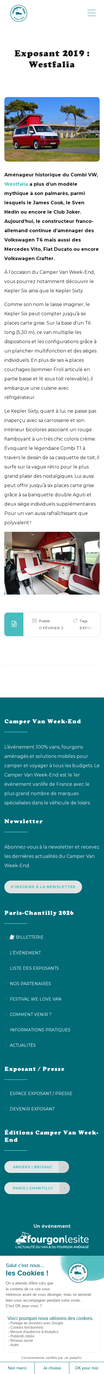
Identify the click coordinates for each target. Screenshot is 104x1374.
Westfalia (16, 184)
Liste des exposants (34, 968)
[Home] (45, 13)
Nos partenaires (30, 983)
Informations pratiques (40, 1029)
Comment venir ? (30, 1014)
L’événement (25, 952)
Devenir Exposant (32, 1108)
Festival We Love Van (36, 998)
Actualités (23, 1045)
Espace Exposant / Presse (41, 1093)
